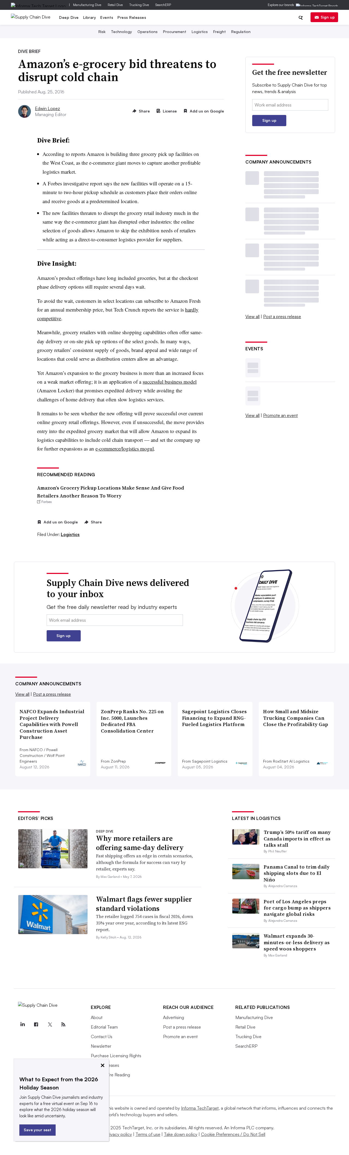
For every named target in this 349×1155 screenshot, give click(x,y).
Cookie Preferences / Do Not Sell (233, 1134)
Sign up (328, 17)
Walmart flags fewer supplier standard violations (144, 903)
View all (252, 316)
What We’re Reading (110, 1074)
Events (106, 17)
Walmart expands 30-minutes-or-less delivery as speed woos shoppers (297, 942)
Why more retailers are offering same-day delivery (140, 842)
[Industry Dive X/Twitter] (49, 1024)
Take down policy (180, 1134)
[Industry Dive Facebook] (36, 1024)
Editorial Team (104, 1027)
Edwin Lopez (47, 108)
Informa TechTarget (200, 1108)
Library (89, 17)
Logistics (200, 31)
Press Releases (132, 17)
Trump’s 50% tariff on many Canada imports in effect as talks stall (297, 838)
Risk (102, 31)
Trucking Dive (139, 5)
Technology (121, 31)
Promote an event (280, 415)
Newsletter (101, 1046)
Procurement (174, 31)
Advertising (173, 1017)
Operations (147, 31)
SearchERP (163, 5)
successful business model (170, 381)
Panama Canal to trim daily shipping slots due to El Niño (296, 873)
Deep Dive (69, 17)
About (97, 1017)
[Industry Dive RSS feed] (63, 1024)
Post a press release (282, 316)
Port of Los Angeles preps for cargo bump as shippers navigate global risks (297, 908)
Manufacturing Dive (87, 5)
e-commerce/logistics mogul (124, 448)
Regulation (241, 31)
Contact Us (101, 1036)
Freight (219, 31)
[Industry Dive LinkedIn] (22, 1024)
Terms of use (148, 1134)
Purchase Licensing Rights (116, 1055)
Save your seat (37, 1129)
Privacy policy (119, 1134)
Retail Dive (115, 5)
